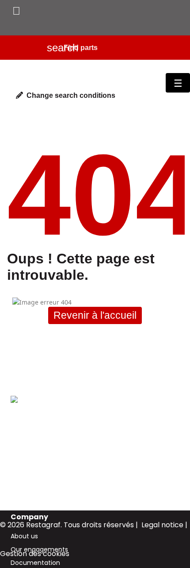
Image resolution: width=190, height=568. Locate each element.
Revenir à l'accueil (95, 315)
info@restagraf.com (42, 473)
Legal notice (162, 525)
